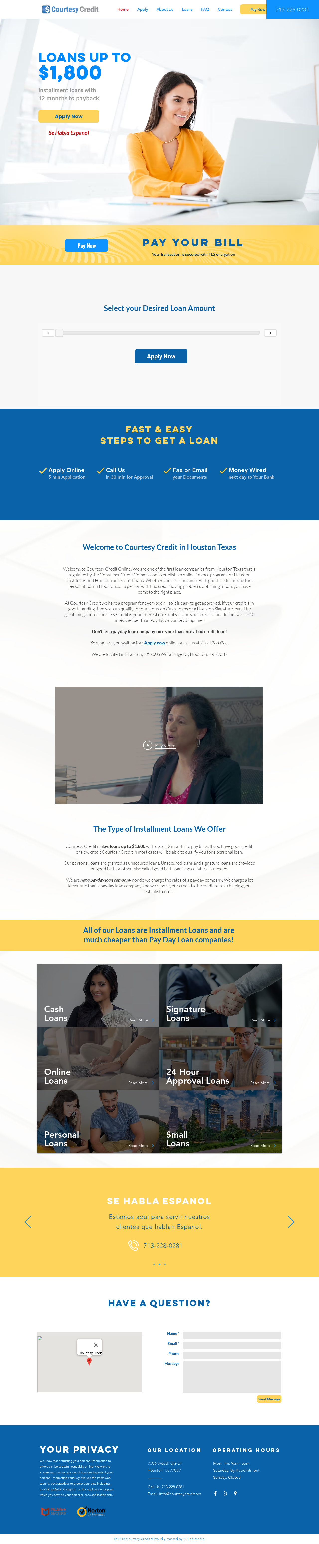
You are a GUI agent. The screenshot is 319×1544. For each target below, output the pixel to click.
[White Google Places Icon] (235, 1493)
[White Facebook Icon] (215, 1493)
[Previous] (28, 1222)
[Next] (291, 1222)
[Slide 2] (159, 1264)
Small (177, 1134)
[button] (187, 9)
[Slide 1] (154, 1264)
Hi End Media (193, 1539)
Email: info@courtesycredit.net (174, 1493)
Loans (178, 1143)
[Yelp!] (225, 1493)
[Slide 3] (165, 1264)
